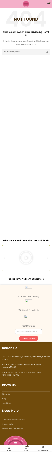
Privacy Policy (8, 424)
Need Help (6, 403)
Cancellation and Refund (13, 419)
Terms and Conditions (12, 428)
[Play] (26, 258)
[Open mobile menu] (3, 4)
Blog (4, 398)
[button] (4, 258)
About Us (6, 394)
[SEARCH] (47, 52)
